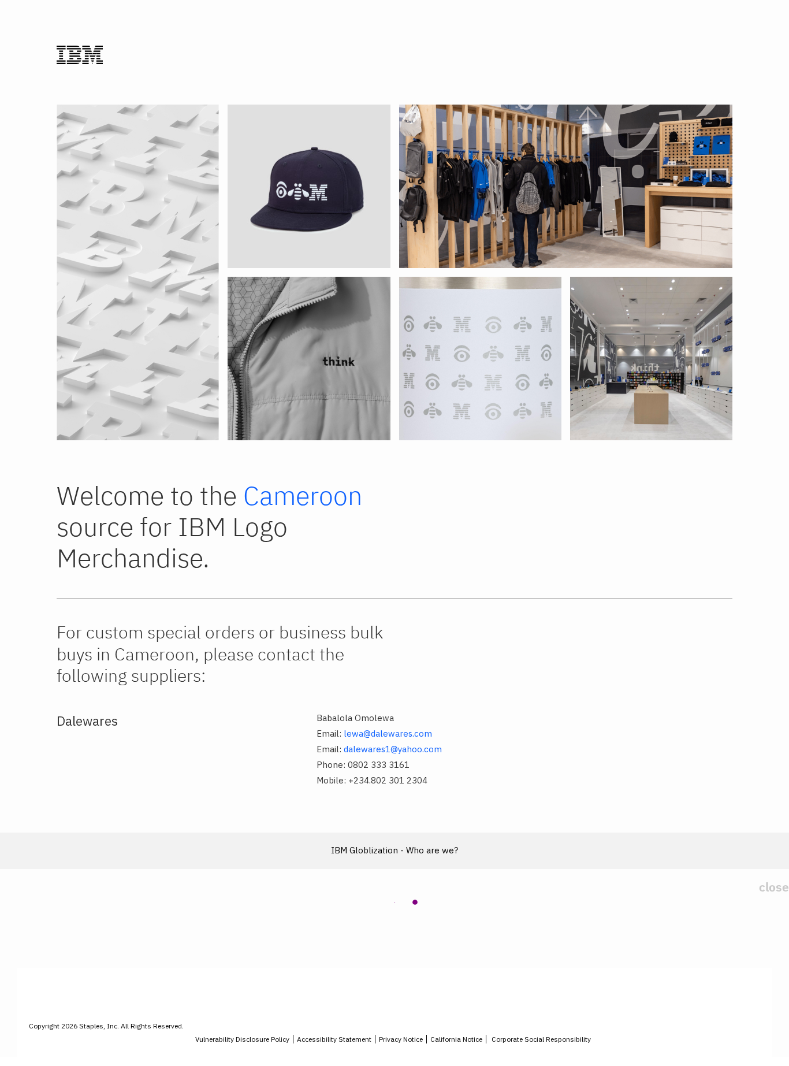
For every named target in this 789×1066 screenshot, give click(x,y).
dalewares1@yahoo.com (393, 749)
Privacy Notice (401, 1039)
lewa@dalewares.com (388, 733)
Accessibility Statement (334, 1039)
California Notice (456, 1039)
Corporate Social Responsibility (541, 1039)
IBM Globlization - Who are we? (394, 850)
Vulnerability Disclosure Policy (242, 1039)
